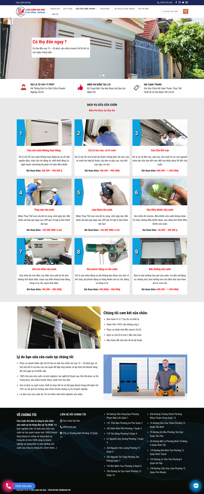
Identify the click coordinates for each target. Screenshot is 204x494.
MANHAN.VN (64, 490)
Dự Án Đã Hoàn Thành (125, 9)
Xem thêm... (50, 447)
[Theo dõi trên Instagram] (180, 2)
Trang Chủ (55, 9)
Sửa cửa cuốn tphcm (85, 9)
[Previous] (8, 48)
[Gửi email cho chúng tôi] (186, 2)
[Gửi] (185, 11)
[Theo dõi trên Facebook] (176, 2)
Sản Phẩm (104, 9)
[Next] (196, 48)
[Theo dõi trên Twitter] (183, 2)
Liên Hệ (55, 14)
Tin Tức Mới (143, 9)
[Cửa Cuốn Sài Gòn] (31, 11)
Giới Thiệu (67, 9)
